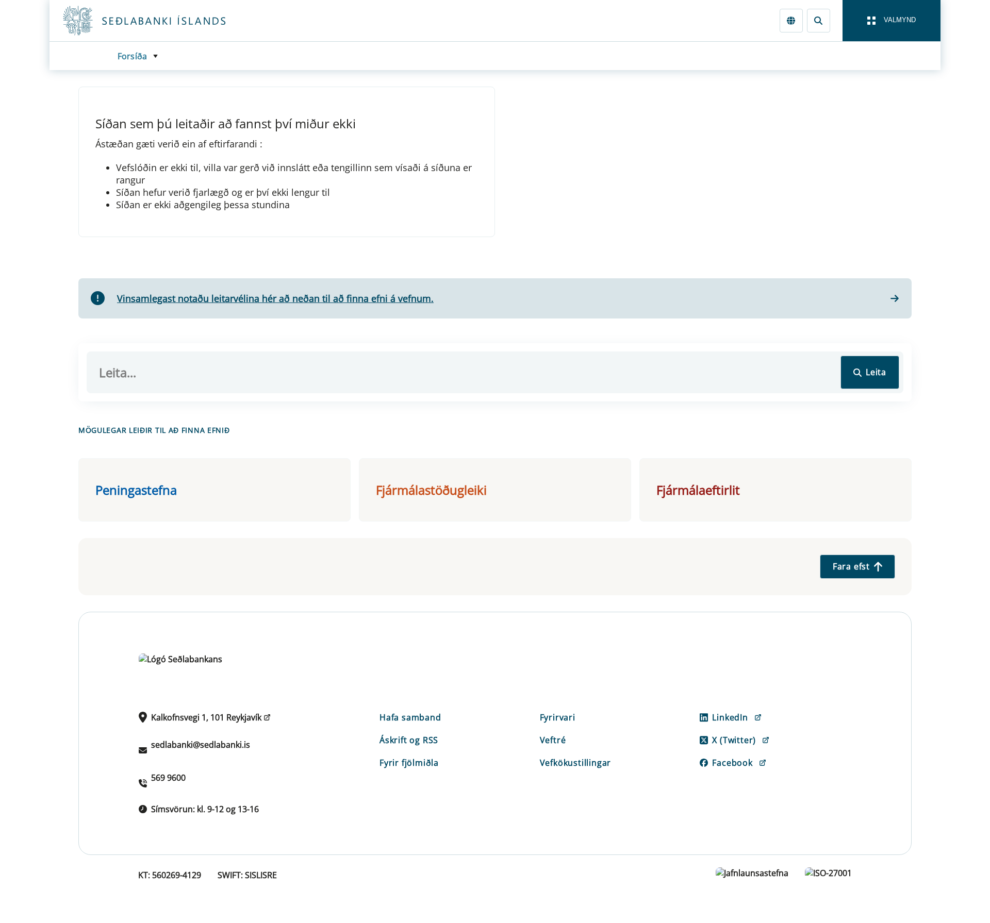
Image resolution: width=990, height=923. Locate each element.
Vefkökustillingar (576, 762)
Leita (876, 372)
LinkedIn (730, 717)
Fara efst (851, 566)
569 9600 (168, 777)
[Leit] (818, 20)
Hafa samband (410, 717)
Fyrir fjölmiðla (409, 762)
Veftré (553, 740)
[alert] (495, 298)
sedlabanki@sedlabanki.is (200, 744)
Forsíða (132, 56)
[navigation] (891, 20)
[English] (791, 20)
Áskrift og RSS (409, 740)
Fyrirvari (557, 717)
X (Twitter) (734, 740)
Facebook (732, 762)
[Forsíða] (161, 20)
